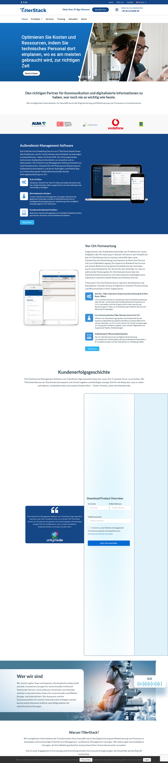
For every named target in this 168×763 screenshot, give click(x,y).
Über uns (120, 2)
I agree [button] (146, 760)
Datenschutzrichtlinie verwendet (100, 534)
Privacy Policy (86, 760)
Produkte (35, 19)
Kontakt (130, 2)
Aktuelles (73, 19)
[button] (141, 2)
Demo (84, 19)
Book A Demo (31, 73)
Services (50, 19)
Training (61, 19)
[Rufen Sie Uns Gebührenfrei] (117, 9)
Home (111, 2)
